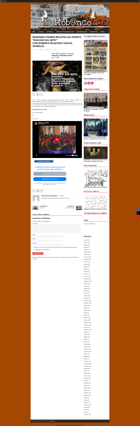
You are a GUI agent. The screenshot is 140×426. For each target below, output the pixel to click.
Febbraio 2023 (87, 317)
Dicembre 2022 (87, 322)
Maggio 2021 (87, 356)
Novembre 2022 (87, 325)
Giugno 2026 (87, 242)
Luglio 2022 (86, 332)
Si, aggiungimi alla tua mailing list (42, 249)
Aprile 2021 (86, 358)
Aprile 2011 (86, 412)
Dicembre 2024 (87, 278)
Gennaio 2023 (87, 320)
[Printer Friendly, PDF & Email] (78, 100)
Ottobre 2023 (87, 305)
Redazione (43, 49)
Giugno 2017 (87, 397)
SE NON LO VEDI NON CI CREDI (92, 143)
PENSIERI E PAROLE (89, 115)
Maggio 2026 (87, 245)
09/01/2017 (37, 49)
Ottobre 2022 (87, 327)
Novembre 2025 (87, 259)
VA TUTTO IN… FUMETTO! (91, 191)
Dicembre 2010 (87, 414)
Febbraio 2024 (87, 295)
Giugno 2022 (87, 334)
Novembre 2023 (87, 303)
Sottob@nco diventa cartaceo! (94, 36)
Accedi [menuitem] (4, 1)
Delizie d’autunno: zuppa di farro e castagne (95, 187)
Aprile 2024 (86, 291)
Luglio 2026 (86, 240)
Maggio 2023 (87, 310)
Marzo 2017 (86, 400)
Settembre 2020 (87, 366)
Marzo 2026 (86, 249)
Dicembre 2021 (87, 349)
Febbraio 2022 (87, 344)
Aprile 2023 (86, 312)
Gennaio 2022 (87, 346)
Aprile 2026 (86, 247)
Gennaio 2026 (87, 254)
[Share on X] (37, 94)
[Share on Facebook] (33, 94)
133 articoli (61, 195)
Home (33, 31)
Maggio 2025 (87, 266)
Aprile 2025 (86, 269)
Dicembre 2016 (87, 405)
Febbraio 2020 (87, 373)
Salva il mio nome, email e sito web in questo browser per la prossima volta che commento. (55, 247)
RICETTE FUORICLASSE (90, 165)
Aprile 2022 (86, 339)
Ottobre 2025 (87, 261)
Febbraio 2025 (87, 274)
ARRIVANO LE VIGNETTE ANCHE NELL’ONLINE (95, 209)
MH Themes (52, 421)
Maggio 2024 (87, 288)
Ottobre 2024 (87, 283)
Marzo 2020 (86, 371)
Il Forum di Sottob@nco (89, 223)
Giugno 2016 (87, 407)
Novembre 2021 (87, 351)
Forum (102, 31)
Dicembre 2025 (87, 257)
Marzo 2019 (86, 380)
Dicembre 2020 (87, 361)
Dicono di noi (93, 31)
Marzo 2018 (86, 390)
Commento (35, 223)
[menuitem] (1, 1)
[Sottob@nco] (70, 29)
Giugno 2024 (87, 286)
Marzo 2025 (86, 271)
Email (33, 238)
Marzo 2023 (86, 315)
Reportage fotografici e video (65, 31)
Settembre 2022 (87, 329)
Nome (33, 234)
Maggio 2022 (87, 337)
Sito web (34, 243)
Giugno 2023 (87, 308)
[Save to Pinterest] (41, 94)
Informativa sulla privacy (57, 183)
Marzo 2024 (86, 293)
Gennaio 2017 (87, 402)
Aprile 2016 (86, 409)
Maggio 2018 (87, 388)
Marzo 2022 (86, 341)
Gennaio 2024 (87, 298)
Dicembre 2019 (87, 378)
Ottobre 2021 (87, 354)
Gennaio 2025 (87, 276)
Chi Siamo (40, 31)
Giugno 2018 (87, 385)
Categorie (49, 31)
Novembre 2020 (87, 363)
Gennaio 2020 (87, 375)
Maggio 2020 (87, 368)
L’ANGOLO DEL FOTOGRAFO (92, 89)
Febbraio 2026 (87, 252)
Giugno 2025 (87, 264)
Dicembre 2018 (87, 383)
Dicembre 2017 (87, 392)
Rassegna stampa (82, 31)
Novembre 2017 (87, 395)
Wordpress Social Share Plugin (63, 425)
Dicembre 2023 (87, 300)
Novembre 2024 (87, 281)
